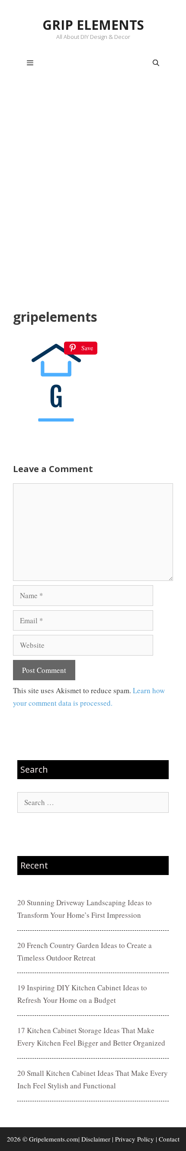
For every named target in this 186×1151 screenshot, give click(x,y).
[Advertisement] (93, 195)
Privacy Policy (134, 1139)
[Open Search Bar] (156, 63)
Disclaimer (95, 1139)
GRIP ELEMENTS (93, 25)
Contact (169, 1139)
